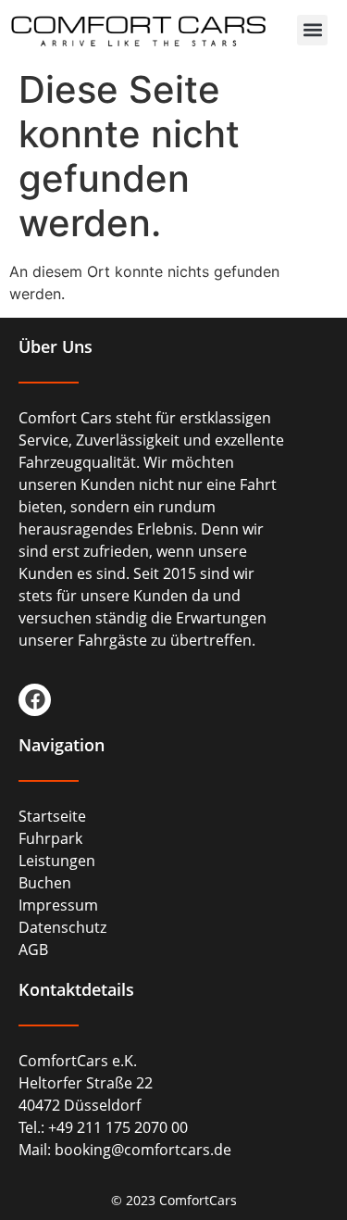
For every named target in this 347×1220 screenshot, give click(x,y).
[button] (312, 30)
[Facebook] (35, 700)
